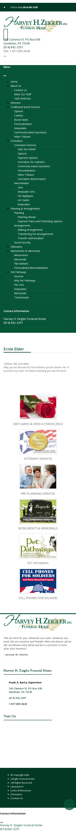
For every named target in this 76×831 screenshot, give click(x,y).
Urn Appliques (25, 196)
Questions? (17, 786)
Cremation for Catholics (31, 162)
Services (19, 276)
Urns (20, 187)
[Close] (5, 75)
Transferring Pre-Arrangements (35, 234)
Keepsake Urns (26, 191)
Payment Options (28, 157)
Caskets (18, 115)
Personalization (23, 124)
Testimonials (21, 297)
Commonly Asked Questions (30, 132)
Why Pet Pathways (25, 280)
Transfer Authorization (30, 238)
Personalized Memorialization (31, 267)
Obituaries (16, 246)
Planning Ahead (26, 217)
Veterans (16, 102)
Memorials (20, 259)
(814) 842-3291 (30, 7)
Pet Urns (19, 284)
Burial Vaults (21, 119)
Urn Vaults (23, 200)
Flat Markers (21, 263)
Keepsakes (20, 128)
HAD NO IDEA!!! (27, 149)
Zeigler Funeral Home (22, 778)
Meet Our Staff (22, 94)
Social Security (22, 242)
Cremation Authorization (32, 179)
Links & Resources (21, 790)
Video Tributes (22, 136)
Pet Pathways (18, 272)
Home (14, 81)
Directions (16, 794)
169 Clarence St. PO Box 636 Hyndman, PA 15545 (22, 41)
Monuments (21, 255)
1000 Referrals (22, 98)
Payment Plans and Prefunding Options (40, 221)
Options (18, 111)
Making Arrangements (30, 229)
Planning (19, 212)
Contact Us (20, 90)
